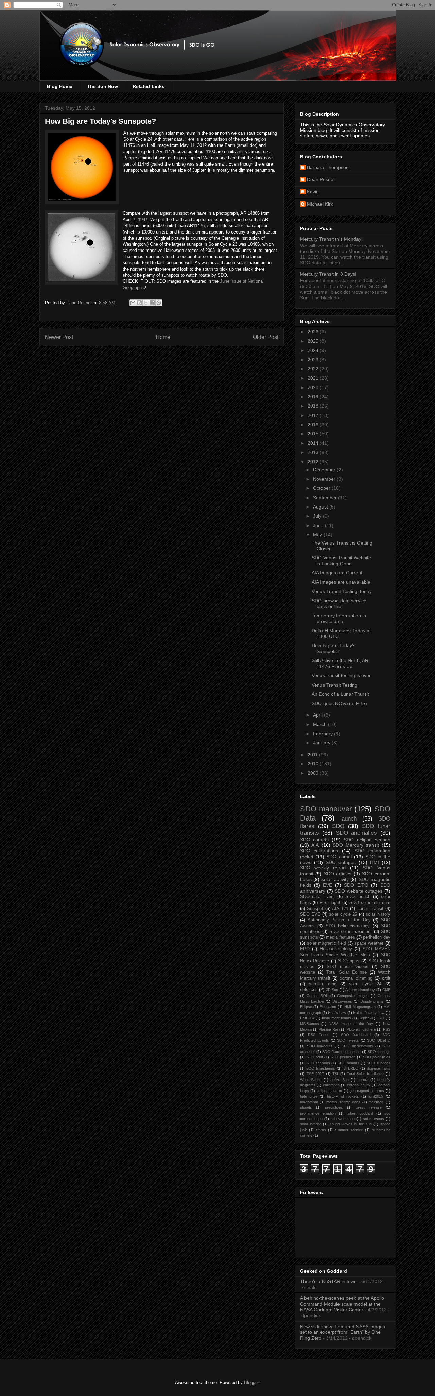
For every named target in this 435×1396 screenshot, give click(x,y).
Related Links (148, 86)
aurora (363, 1080)
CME (386, 990)
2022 (314, 369)
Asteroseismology (360, 990)
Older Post (265, 337)
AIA (315, 845)
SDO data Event (317, 896)
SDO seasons (318, 1063)
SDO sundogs (378, 1063)
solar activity (335, 879)
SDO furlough (379, 1052)
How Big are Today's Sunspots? (333, 648)
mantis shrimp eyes (343, 1102)
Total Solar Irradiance (365, 1074)
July (318, 516)
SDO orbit (314, 1057)
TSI (335, 1074)
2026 (314, 331)
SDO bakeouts (319, 1046)
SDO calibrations (319, 851)
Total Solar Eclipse (346, 972)
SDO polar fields (376, 1057)
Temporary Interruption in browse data (339, 618)
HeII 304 (307, 1018)
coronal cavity (358, 1085)
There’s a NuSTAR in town (328, 1281)
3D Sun (332, 990)
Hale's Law (337, 1013)
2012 (314, 461)
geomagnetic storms (367, 1091)
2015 (314, 433)
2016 (314, 424)
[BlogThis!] (139, 302)
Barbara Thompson (328, 167)
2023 (314, 359)
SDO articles (338, 873)
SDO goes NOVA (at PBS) (339, 703)
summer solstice (349, 1130)
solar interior (310, 1124)
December (325, 469)
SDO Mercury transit (356, 845)
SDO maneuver (326, 809)
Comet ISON (318, 996)
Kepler (364, 1018)
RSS (386, 1029)
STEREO (351, 1068)
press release (369, 1107)
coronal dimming (356, 978)
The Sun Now (102, 86)
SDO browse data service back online (339, 603)
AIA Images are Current (337, 572)
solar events (373, 1119)
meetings (376, 1102)
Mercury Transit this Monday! (331, 239)
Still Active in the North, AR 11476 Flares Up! (340, 663)
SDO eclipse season (367, 839)
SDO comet (339, 856)
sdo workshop (343, 1119)
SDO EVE (310, 914)
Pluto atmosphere (361, 1029)
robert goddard (360, 1113)
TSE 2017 (315, 1074)
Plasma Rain (329, 1029)
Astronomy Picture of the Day (339, 920)
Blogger (251, 1382)
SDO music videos (347, 966)
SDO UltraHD (378, 1040)
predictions (334, 1107)
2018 (314, 406)
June (319, 525)
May (318, 534)
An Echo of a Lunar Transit (340, 694)
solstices (309, 989)
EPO (305, 949)
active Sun (339, 1080)
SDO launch (357, 896)
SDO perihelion (342, 1057)
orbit (386, 978)
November (325, 479)
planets (306, 1107)
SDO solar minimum (369, 902)
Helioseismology (336, 949)
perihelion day (376, 937)
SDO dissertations (357, 1046)
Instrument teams (336, 1018)
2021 (314, 378)
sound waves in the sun (351, 1124)
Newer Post (59, 337)
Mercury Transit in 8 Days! (328, 274)
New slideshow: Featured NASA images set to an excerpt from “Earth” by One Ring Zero (342, 1332)
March (320, 724)
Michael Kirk (320, 204)
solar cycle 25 (343, 914)
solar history (378, 914)
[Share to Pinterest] (158, 302)
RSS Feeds (318, 1035)
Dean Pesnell (321, 179)
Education (328, 1007)
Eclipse (306, 1007)
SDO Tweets (348, 1040)
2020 (314, 387)
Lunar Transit (370, 908)
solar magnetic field (326, 943)
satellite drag (322, 984)
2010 (314, 763)
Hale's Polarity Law (369, 1013)
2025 (314, 341)
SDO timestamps (320, 1068)
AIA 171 (340, 908)
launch (348, 818)
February (323, 733)
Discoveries (342, 1001)
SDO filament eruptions (341, 1052)
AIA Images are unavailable (341, 582)
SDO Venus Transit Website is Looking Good (341, 560)
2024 (314, 350)
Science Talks (378, 1068)
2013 (314, 452)
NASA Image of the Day (351, 1024)
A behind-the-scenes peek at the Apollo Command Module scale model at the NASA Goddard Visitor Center (342, 1303)
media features (340, 937)
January (322, 742)
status (321, 1130)
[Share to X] (145, 302)
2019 (314, 396)
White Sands (311, 1080)
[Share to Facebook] (152, 302)
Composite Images (353, 996)
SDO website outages (358, 891)
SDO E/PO (356, 885)
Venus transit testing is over (341, 675)
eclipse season (329, 1091)
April (318, 715)
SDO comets (314, 839)
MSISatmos (309, 1024)
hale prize (308, 1096)
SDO (338, 826)
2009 (314, 773)
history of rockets (343, 1096)
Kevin (313, 191)
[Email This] (132, 302)
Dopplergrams (372, 1001)
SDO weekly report (323, 868)
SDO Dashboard (356, 1035)
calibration (331, 1085)
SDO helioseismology (348, 926)
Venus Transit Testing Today (342, 591)
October (322, 488)
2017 (314, 415)
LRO (380, 1018)
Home (163, 337)
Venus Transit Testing (335, 685)
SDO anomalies (356, 833)
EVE (327, 885)
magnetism (309, 1102)
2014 (314, 443)
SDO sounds (348, 1063)
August (321, 507)
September (325, 497)
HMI (374, 862)
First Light (330, 902)
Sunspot (315, 908)
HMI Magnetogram (360, 1007)
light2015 (375, 1096)
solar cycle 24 (365, 984)
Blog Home (59, 86)
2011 (313, 754)
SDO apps (348, 961)
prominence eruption (318, 1113)
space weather (368, 943)
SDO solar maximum (350, 931)
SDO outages (341, 862)
